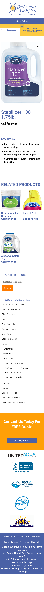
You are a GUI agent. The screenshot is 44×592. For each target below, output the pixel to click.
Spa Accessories (9, 393)
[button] (22, 26)
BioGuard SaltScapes (14, 372)
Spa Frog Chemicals (11, 398)
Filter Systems (8, 314)
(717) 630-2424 (11, 30)
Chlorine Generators (11, 309)
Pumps (5, 388)
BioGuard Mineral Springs (16, 368)
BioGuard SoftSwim (13, 377)
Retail (27, 537)
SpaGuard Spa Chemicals (13, 403)
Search (7, 288)
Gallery (6, 542)
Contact (26, 542)
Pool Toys (6, 383)
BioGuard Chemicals (14, 363)
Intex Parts (6, 334)
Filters (4, 319)
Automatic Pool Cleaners (13, 304)
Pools (13, 537)
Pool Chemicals (9, 359)
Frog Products (8, 324)
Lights (4, 344)
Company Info (16, 542)
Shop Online (35, 542)
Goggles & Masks (9, 329)
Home (6, 537)
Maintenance (7, 349)
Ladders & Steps (9, 339)
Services (20, 537)
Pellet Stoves (8, 354)
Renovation (35, 537)
